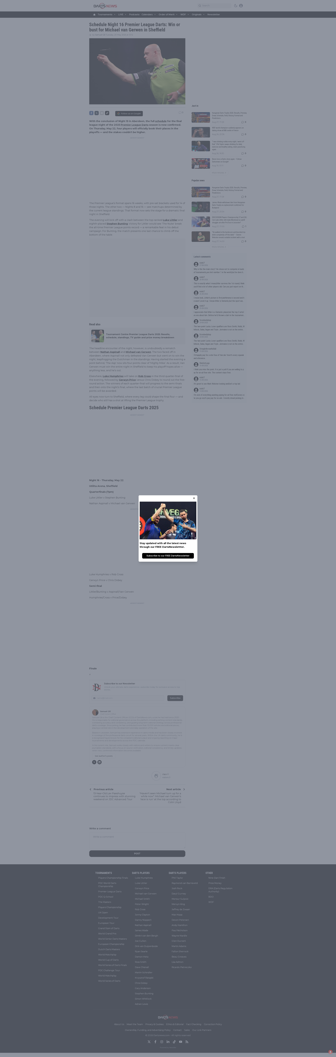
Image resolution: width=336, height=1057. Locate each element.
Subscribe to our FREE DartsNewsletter (168, 555)
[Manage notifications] (330, 1052)
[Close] (194, 498)
